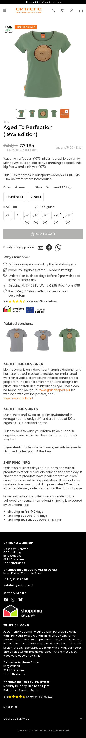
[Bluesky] (20, 599)
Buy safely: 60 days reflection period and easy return (38, 293)
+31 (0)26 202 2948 (16, 579)
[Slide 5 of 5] (64, 113)
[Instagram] (13, 599)
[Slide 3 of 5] (43, 113)
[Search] (53, 10)
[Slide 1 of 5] (21, 113)
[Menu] (5, 10)
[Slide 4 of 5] (53, 113)
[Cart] (81, 10)
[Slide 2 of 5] (32, 113)
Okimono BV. (40, 730)
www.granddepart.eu (54, 390)
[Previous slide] (8, 340)
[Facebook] (5, 599)
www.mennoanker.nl (18, 398)
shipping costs (29, 150)
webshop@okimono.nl (18, 585)
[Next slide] (78, 340)
